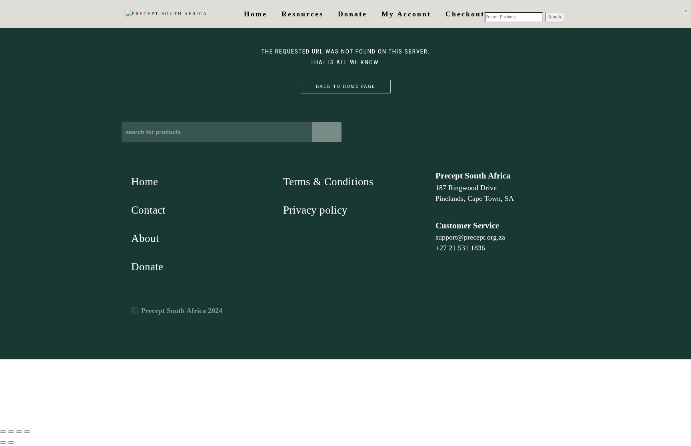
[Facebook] (444, 317)
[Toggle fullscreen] (11, 431)
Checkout (465, 14)
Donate (352, 14)
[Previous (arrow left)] (3, 442)
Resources (303, 14)
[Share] (19, 431)
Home (255, 14)
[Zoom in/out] (3, 431)
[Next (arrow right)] (11, 442)
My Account (406, 14)
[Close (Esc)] (27, 431)
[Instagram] (513, 317)
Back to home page (345, 86)
